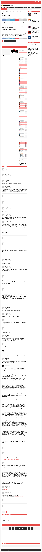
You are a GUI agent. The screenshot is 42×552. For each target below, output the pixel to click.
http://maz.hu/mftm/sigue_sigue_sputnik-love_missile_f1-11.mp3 (11, 459)
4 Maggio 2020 (33, 16)
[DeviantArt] (40, 1)
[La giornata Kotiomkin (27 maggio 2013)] (14, 50)
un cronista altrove (8, 275)
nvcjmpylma (7, 492)
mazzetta (6, 350)
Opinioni (3, 7)
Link (6, 7)
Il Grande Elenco (11, 1)
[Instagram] (32, 1)
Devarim (6, 174)
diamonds (6, 307)
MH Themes (16, 550)
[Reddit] (37, 1)
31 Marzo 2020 (34, 23)
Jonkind (9, 17)
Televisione (18, 7)
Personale (14, 7)
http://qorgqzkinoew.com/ (19, 496)
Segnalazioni (10, 7)
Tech (37, 7)
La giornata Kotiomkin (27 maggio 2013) (14, 53)
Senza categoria (13, 17)
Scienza (34, 7)
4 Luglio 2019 (33, 39)
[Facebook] (29, 1)
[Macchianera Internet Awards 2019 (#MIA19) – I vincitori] (29, 32)
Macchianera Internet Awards (18, 1)
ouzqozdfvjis (6, 502)
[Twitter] (30, 1)
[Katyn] (6, 52)
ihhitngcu (6, 486)
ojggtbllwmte (6, 489)
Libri (25, 7)
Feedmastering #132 (6, 520)
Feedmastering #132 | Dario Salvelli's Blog (9, 518)
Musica (23, 7)
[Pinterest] (34, 1)
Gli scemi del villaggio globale (22, 164)
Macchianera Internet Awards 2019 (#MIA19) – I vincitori (35, 32)
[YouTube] (35, 1)
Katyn (3, 55)
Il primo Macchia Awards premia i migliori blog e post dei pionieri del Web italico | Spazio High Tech (33, 49)
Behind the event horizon (34, 44)
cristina (6, 180)
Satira (28, 7)
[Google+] (38, 1)
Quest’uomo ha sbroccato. (35, 55)
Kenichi (6, 462)
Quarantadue (6, 1)
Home (2, 1)
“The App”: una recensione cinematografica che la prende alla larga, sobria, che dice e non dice (36, 27)
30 (36, 39)
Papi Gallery (11, 22)
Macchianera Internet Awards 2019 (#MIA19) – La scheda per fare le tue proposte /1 (36, 37)
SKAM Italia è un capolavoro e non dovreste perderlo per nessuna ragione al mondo (36, 14)
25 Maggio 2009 (5, 17)
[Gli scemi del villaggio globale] (23, 106)
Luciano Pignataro (7, 207)
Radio (31, 7)
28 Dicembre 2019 (34, 29)
